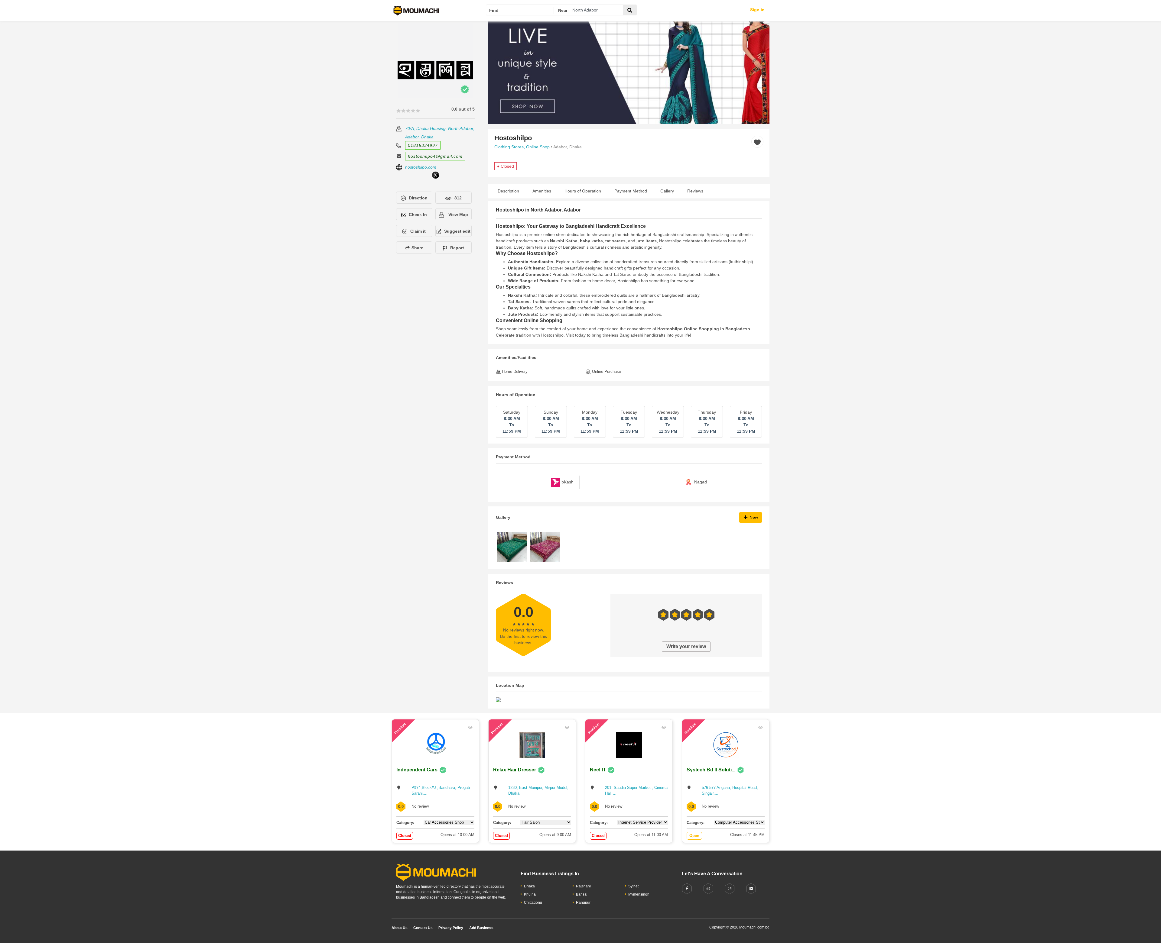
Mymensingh (638, 894)
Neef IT (598, 769)
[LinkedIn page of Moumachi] (751, 889)
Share (416, 247)
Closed (404, 835)
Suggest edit (457, 231)
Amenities (541, 191)
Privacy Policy (450, 928)
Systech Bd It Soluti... (711, 769)
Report (457, 247)
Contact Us (423, 928)
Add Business (481, 928)
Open (694, 835)
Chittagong (533, 902)
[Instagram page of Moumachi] (729, 889)
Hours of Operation (582, 191)
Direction (418, 197)
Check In (418, 214)
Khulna (530, 894)
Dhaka (529, 886)
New (753, 517)
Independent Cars (416, 769)
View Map (457, 214)
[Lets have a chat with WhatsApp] (708, 889)
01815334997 (423, 145)
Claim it (418, 231)
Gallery (667, 191)
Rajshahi (583, 886)
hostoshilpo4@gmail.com (435, 156)
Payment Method (630, 191)
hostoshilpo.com (420, 167)
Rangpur (583, 902)
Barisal (581, 894)
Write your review (686, 646)
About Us (400, 928)
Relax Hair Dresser (514, 769)
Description (508, 191)
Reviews (695, 191)
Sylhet (633, 886)
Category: (405, 822)
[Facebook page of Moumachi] (687, 889)
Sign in (757, 9)
